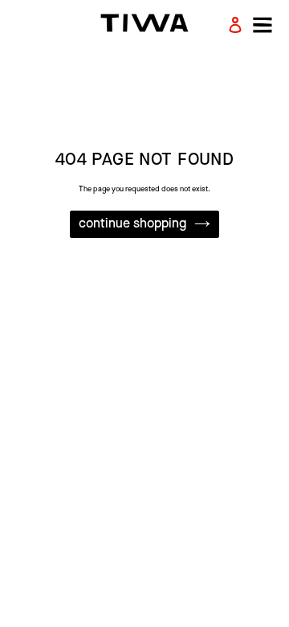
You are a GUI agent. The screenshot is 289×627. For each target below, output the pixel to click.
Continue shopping (132, 224)
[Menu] (258, 25)
